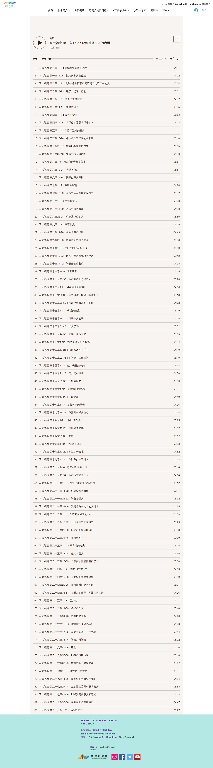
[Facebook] (122, 757)
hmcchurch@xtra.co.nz (102, 733)
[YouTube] (137, 757)
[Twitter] (130, 757)
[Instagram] (114, 757)
